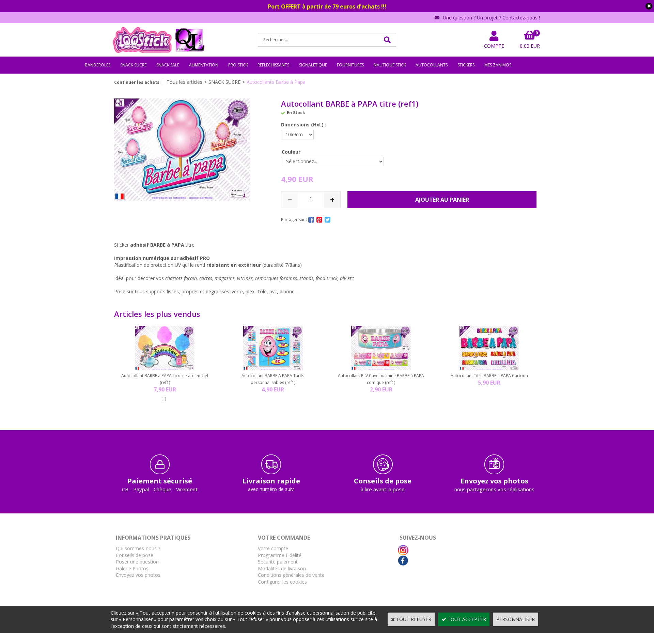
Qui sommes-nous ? (138, 548)
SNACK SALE (167, 65)
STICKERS (465, 65)
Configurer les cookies (282, 581)
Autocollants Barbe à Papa (276, 82)
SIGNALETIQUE (313, 65)
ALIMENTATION (203, 65)
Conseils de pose (134, 555)
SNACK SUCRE (133, 65)
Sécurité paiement (278, 561)
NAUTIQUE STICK (390, 65)
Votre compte (273, 548)
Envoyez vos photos (138, 575)
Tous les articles (184, 82)
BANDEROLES (97, 65)
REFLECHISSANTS (273, 65)
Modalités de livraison (282, 568)
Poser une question (137, 561)
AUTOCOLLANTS (432, 65)
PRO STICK (238, 65)
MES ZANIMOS (497, 65)
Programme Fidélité (279, 555)
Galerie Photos (132, 568)
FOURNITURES (350, 65)
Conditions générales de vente (291, 575)
